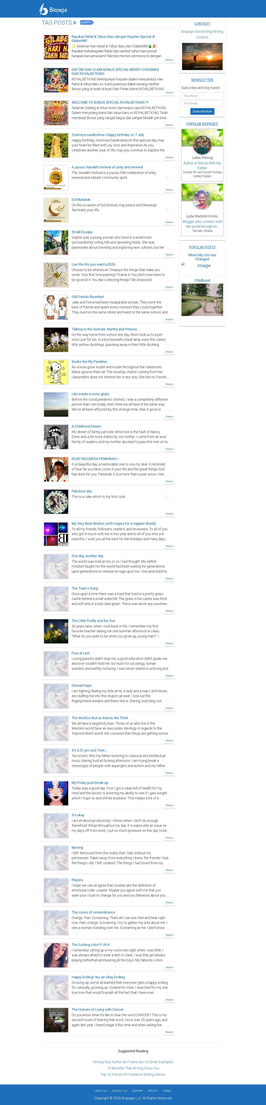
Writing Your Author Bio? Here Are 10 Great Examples (133, 1062)
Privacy (153, 1090)
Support (137, 1090)
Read (169, 60)
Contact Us (119, 1090)
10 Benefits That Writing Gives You (133, 1068)
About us (101, 1090)
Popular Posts (202, 247)
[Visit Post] (56, 47)
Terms (167, 1090)
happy (87, 22)
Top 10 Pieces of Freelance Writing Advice (133, 1074)
